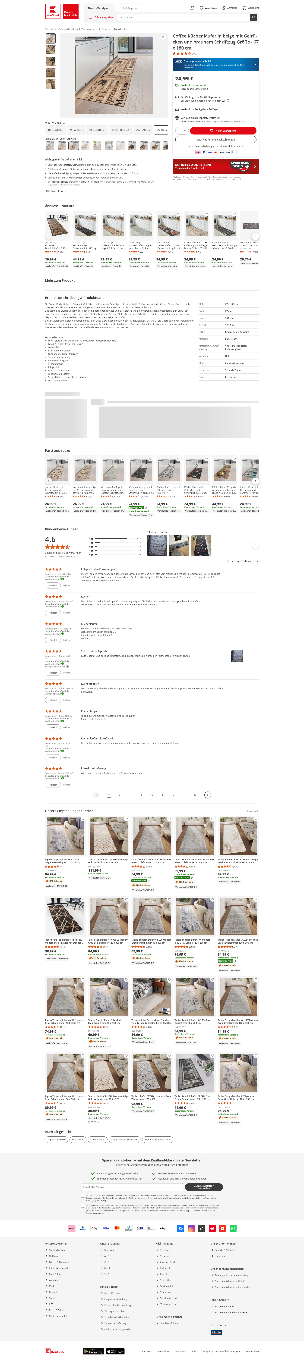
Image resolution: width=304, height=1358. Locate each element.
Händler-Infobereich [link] (170, 1323)
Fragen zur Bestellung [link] (116, 1299)
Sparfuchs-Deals (57, 1250)
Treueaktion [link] (166, 1280)
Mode (52, 1286)
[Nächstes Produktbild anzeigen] (255, 545)
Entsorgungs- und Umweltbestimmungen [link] (220, 1351)
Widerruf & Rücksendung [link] (117, 1305)
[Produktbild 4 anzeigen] (51, 73)
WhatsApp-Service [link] (169, 1304)
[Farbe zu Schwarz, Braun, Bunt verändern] (144, 145)
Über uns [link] (220, 1256)
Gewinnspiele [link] (167, 1286)
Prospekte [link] (165, 1256)
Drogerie (53, 1292)
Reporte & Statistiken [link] (226, 1250)
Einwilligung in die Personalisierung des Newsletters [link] (107, 1208)
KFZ (51, 1304)
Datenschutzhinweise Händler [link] (231, 1281)
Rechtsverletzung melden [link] (117, 1329)
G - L (106, 1262)
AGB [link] (194, 1351)
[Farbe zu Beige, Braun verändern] (62, 145)
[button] (115, 538)
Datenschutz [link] (180, 1351)
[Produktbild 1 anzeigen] (51, 38)
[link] (130, 7)
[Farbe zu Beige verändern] (50, 145)
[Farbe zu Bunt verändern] (97, 145)
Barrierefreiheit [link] (252, 1351)
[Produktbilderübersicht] (50, 75)
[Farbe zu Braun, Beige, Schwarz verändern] (73, 145)
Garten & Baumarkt (59, 1262)
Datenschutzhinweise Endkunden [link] (232, 1287)
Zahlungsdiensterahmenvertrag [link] (232, 1275)
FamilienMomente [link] (169, 1298)
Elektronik (54, 1256)
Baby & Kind (55, 1274)
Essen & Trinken (57, 1310)
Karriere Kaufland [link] (224, 1306)
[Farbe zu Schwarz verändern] (132, 145)
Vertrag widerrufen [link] (114, 1311)
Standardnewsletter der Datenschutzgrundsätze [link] (105, 1198)
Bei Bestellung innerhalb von (205, 100)
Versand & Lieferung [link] (115, 1323)
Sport (52, 1298)
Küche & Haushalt (58, 1268)
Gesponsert (49, 243)
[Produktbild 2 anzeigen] (51, 50)
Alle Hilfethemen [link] (113, 1293)
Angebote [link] (165, 1250)
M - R (107, 1268)
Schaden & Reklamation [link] (117, 1317)
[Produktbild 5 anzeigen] (51, 84)
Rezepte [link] (164, 1274)
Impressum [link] (147, 1351)
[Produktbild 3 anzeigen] (51, 61)
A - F (106, 1256)
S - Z (106, 1274)
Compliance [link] (163, 1351)
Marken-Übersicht (58, 1316)
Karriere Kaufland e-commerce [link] (231, 1312)
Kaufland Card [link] (167, 1262)
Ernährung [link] (165, 1292)
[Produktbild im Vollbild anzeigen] (114, 75)
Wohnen (53, 1280)
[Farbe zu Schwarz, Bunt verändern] (155, 145)
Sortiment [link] (165, 1268)
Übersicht (109, 1250)
